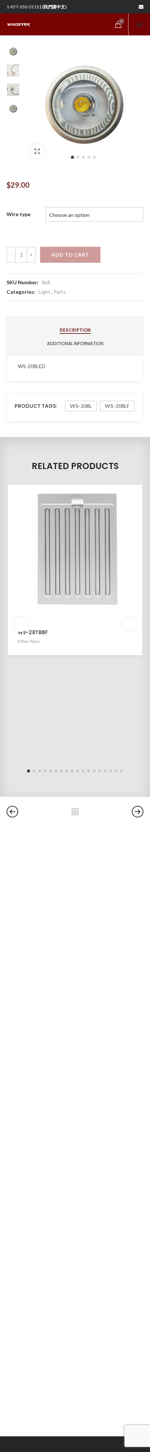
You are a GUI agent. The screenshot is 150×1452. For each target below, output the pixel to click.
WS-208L (81, 406)
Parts (60, 292)
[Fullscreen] (37, 151)
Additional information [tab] (75, 343)
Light (44, 292)
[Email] (141, 6)
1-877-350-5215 (37, 6)
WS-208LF (117, 406)
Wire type (19, 214)
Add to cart (70, 254)
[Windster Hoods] (19, 24)
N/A (46, 282)
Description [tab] (75, 330)
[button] (72, 157)
